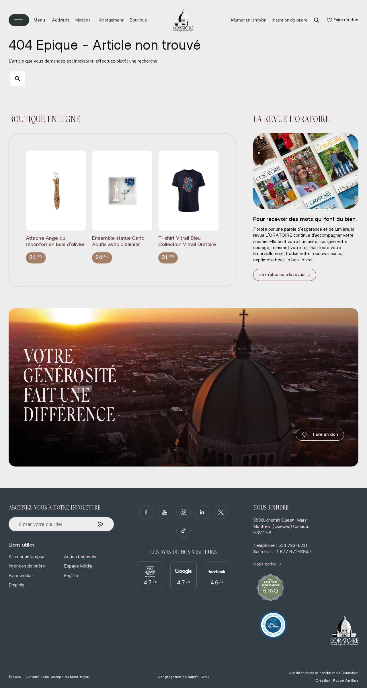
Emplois (16, 585)
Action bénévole (80, 556)
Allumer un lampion (248, 20)
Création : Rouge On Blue (337, 680)
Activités (60, 20)
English (71, 575)
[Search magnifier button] (316, 20)
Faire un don (325, 434)
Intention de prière (290, 20)
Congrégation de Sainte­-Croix (183, 677)
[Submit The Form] (100, 524)
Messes (83, 20)
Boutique (138, 20)
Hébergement (110, 20)
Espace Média (78, 566)
